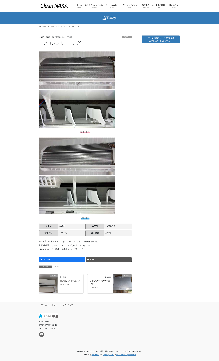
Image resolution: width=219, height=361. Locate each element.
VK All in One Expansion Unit (126, 355)
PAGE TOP (211, 348)
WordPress (95, 355)
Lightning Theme (108, 355)
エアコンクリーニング (70, 281)
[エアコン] (48, 284)
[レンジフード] (122, 284)
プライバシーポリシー (50, 305)
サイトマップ (67, 305)
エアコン (126, 37)
